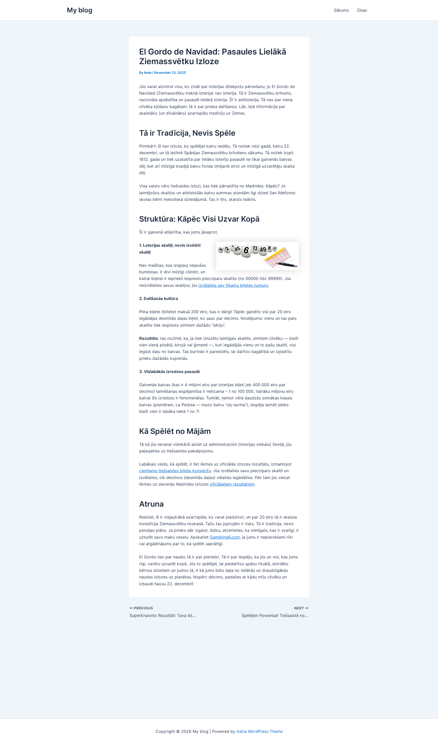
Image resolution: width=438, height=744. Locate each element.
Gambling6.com (225, 537)
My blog (79, 10)
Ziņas (362, 10)
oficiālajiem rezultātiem (232, 484)
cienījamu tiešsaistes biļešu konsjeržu (175, 470)
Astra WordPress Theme (259, 731)
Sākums (341, 10)
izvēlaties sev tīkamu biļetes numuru (233, 285)
